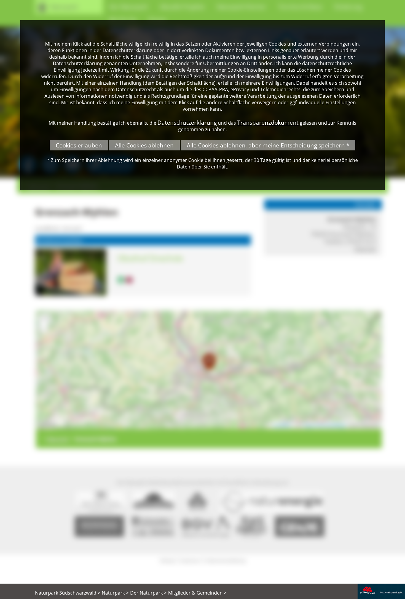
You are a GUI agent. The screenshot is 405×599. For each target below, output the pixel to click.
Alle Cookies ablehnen (144, 145)
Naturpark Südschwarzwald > (67, 593)
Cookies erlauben (79, 145)
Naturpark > (115, 593)
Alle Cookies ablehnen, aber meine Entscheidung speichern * (268, 145)
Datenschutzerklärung (187, 122)
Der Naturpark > (148, 593)
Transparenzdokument (268, 122)
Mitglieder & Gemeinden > (197, 593)
